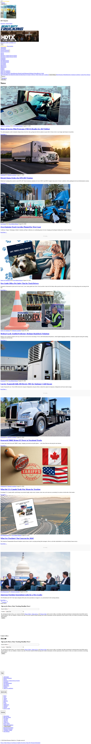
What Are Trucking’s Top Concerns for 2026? (17, 538)
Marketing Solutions (70, 74)
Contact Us (29, 74)
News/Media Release (18, 126)
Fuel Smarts (3, 63)
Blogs (19, 73)
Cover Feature (6, 1)
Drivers (2, 53)
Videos (11, 73)
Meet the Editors (10, 74)
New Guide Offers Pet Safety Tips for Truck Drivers (20, 283)
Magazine (15, 73)
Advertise (20, 74)
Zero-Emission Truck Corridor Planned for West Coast (21, 227)
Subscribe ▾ (3, 4)
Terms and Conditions (44, 74)
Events (22, 73)
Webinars (31, 73)
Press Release (87, 74)
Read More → (4, 134)
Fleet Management (5, 60)
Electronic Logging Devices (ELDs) (9, 55)
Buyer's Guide (40, 73)
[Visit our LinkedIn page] (2, 639)
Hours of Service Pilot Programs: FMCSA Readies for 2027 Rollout (25, 129)
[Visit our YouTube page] (5, 639)
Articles (13, 1)
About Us (25, 74)
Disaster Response (5, 50)
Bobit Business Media (61, 74)
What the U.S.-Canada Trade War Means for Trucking (20, 489)
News (10, 1)
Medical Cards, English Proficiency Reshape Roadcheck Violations (25, 334)
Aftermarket (3, 47)
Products (2, 68)
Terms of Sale (16, 742)
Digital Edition (9, 23)
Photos (2, 73)
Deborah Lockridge (11, 175)
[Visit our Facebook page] (1, 639)
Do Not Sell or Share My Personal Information (29, 742)
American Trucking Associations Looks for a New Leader (21, 595)
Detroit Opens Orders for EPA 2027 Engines (17, 178)
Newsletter (16, 74)
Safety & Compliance (5, 70)
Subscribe (3, 23)
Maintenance (3, 65)
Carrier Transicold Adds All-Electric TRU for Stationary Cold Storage (26, 384)
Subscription (3, 74)
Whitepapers (26, 73)
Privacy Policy (35, 74)
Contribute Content (79, 74)
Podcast (35, 73)
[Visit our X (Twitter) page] (4, 639)
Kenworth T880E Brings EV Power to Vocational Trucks (21, 440)
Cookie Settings (52, 74)
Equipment (3, 58)
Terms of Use (10, 742)
